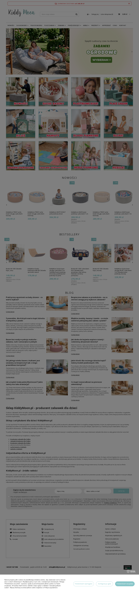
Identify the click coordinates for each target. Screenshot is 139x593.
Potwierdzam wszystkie (125, 584)
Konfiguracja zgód (104, 584)
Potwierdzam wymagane (83, 584)
